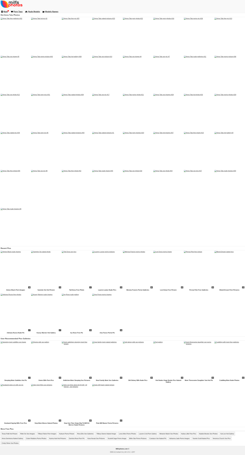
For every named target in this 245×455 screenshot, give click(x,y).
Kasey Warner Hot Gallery (46, 333)
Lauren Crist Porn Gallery (148, 434)
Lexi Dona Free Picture (168, 290)
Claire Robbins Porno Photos (36, 438)
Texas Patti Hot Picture (9, 434)
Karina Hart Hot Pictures (57, 438)
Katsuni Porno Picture (66, 434)
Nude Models (34, 11)
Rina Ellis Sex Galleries (85, 434)
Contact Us (119, 452)
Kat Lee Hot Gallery (227, 434)
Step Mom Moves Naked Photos (46, 423)
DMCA (112, 452)
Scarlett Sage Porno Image (117, 438)
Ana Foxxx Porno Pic (107, 333)
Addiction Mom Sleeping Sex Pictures (76, 380)
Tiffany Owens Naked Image (106, 434)
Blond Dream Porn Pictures (229, 290)
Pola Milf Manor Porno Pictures (107, 423)
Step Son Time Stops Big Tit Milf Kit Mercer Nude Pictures (76, 424)
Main (5, 11)
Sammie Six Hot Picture (46, 290)
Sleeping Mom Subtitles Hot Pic (15, 380)
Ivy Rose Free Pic (76, 333)
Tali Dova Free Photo (76, 290)
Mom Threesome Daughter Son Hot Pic (199, 380)
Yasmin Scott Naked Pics (201, 438)
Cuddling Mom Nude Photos (229, 380)
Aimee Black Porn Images (15, 290)
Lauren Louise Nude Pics (107, 290)
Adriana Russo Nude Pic (15, 333)
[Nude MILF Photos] (122, 4)
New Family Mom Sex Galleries (107, 380)
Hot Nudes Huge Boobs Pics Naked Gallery (168, 381)
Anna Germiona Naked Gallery (12, 438)
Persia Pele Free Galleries (198, 290)
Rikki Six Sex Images (27, 434)
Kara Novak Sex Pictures (96, 438)
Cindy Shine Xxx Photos (10, 443)
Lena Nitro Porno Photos (127, 434)
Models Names (51, 11)
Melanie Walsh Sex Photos (169, 434)
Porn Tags (18, 11)
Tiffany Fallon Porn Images (47, 434)
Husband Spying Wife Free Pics (15, 423)
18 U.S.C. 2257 (129, 452)
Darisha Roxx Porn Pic (77, 438)
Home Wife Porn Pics (46, 380)
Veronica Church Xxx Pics (222, 438)
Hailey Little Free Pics (188, 434)
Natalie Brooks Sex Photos (208, 434)
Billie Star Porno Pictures (137, 438)
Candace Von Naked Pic (157, 438)
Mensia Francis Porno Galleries (137, 290)
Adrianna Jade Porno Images (179, 438)
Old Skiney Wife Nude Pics (137, 380)
